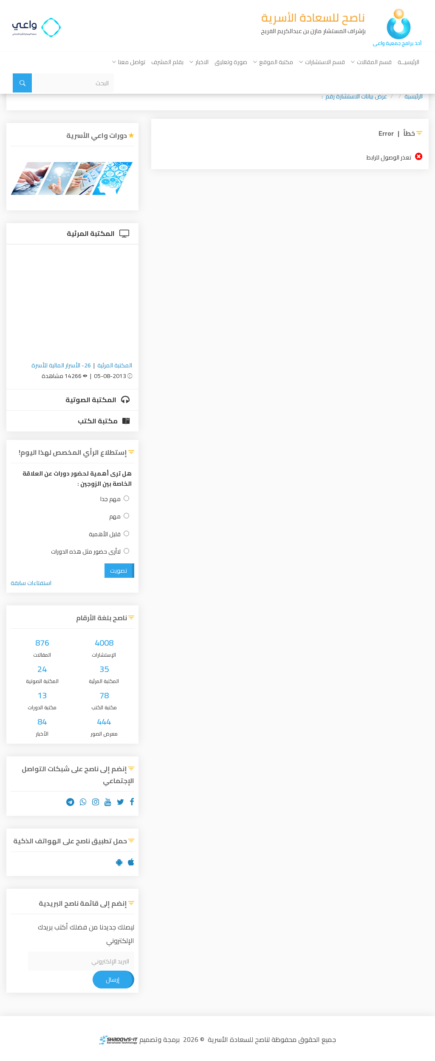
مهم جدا (110, 499)
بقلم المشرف (167, 61)
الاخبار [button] (202, 61)
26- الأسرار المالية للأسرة (61, 365)
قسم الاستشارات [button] (325, 61)
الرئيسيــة (408, 61)
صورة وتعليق (231, 61)
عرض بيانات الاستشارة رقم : (354, 96)
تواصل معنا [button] (131, 61)
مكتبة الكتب (98, 420)
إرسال (112, 979)
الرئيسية (413, 96)
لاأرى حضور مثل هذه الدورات (86, 551)
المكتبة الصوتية (91, 399)
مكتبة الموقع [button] (276, 61)
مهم (115, 516)
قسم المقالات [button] (374, 61)
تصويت (118, 570)
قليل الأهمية (105, 534)
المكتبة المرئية (91, 233)
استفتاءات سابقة (31, 582)
